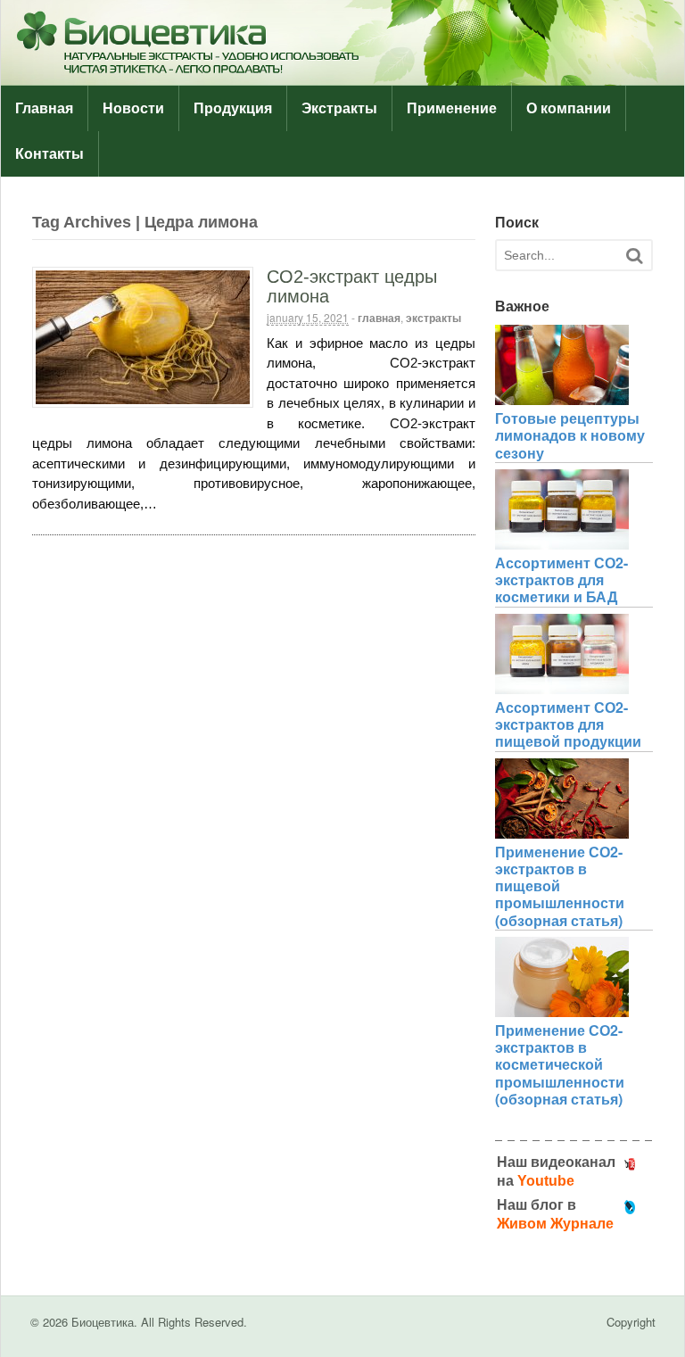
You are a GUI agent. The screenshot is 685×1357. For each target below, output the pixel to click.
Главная (44, 108)
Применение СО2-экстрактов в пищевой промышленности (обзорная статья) (559, 886)
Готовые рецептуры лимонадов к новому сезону (570, 435)
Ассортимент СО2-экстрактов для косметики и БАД (561, 579)
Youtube (545, 1180)
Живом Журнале (555, 1223)
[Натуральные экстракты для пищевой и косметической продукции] (342, 76)
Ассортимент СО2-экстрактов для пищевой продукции (568, 724)
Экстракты (339, 108)
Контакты (49, 153)
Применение (452, 108)
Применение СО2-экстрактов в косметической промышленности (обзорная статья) (559, 1064)
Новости (133, 108)
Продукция (233, 108)
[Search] (634, 256)
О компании (568, 108)
